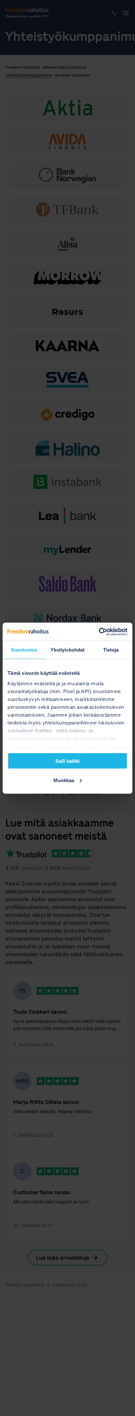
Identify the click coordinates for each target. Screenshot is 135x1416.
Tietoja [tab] (111, 650)
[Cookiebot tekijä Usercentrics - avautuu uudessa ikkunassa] (98, 631)
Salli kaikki (67, 761)
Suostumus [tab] (24, 650)
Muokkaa (63, 780)
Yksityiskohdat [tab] (67, 650)
